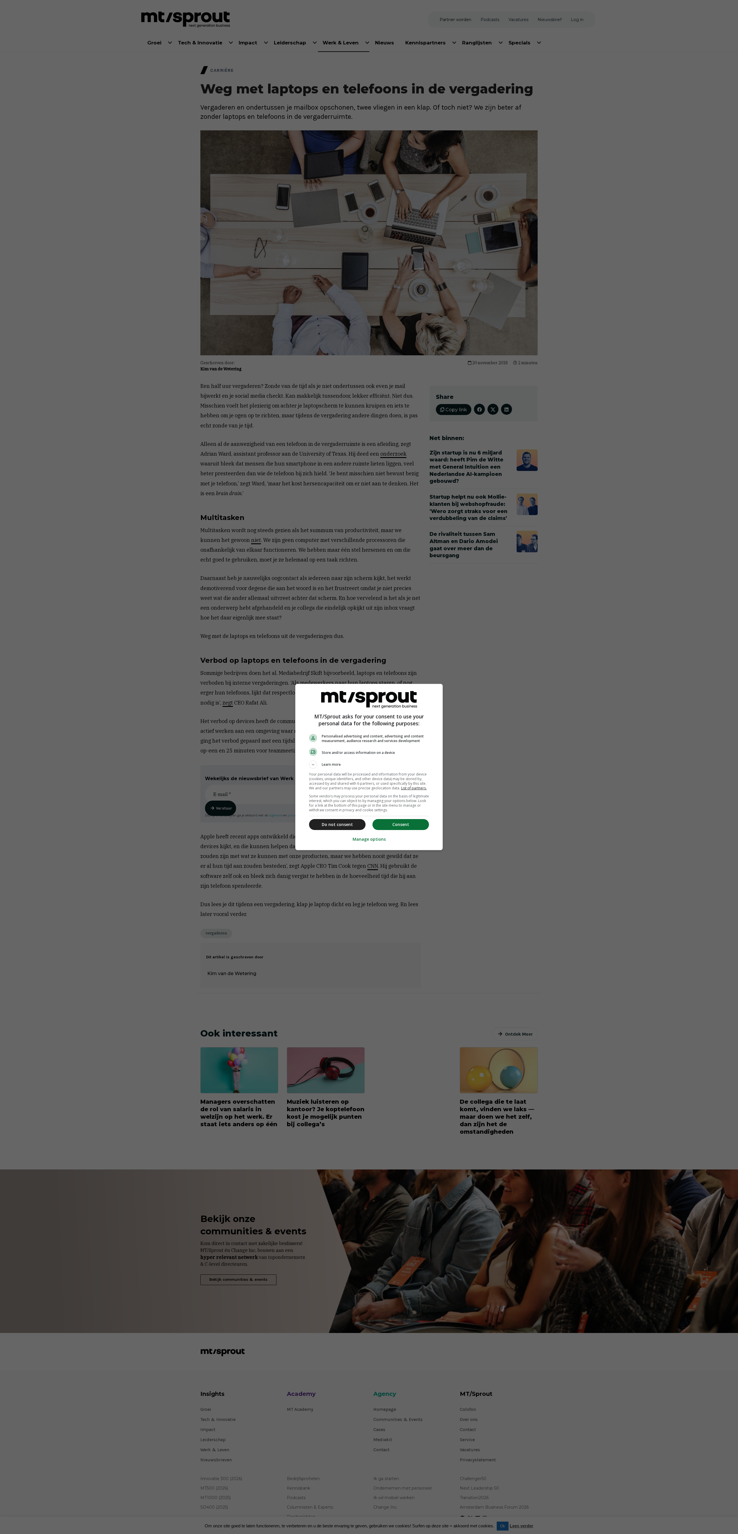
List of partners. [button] (414, 788)
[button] (369, 765)
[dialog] (369, 767)
